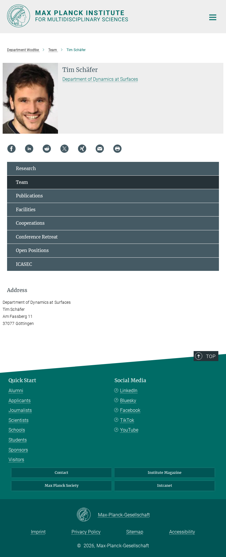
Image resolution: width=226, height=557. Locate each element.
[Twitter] (64, 148)
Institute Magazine (165, 472)
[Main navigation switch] (213, 17)
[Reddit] (46, 148)
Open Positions (32, 250)
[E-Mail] (99, 148)
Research (26, 168)
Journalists (20, 410)
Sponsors (18, 450)
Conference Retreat (37, 237)
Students (18, 440)
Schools (17, 430)
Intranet (164, 485)
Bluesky (128, 400)
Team (22, 182)
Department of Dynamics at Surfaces (100, 79)
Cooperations (30, 223)
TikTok (127, 420)
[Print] (117, 148)
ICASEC (24, 264)
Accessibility (182, 532)
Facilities (26, 209)
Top (210, 356)
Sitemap (134, 532)
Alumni (16, 390)
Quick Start (22, 380)
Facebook (130, 410)
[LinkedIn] (29, 148)
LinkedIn (128, 390)
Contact (61, 472)
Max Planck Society (62, 485)
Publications (29, 196)
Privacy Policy (86, 532)
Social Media (130, 380)
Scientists (19, 420)
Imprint (38, 532)
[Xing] (82, 148)
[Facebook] (11, 148)
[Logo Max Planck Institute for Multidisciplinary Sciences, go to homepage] (102, 15)
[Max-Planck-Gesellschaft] (87, 515)
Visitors (16, 459)
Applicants (20, 400)
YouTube (129, 430)
